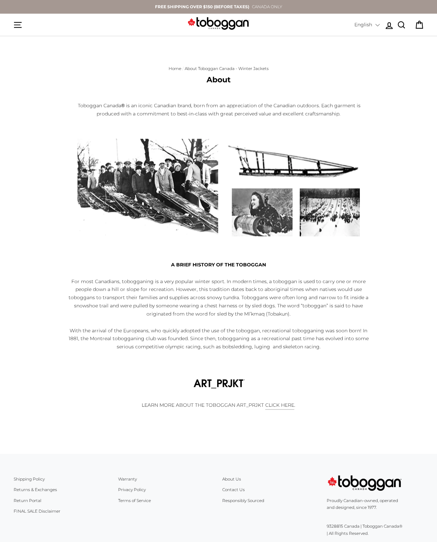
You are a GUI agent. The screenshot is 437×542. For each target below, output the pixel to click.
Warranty (127, 479)
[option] (218, 6)
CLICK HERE (279, 405)
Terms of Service (134, 500)
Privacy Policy (132, 489)
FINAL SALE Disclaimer (37, 511)
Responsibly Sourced (243, 500)
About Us (231, 479)
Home (175, 68)
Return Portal (27, 500)
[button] (367, 25)
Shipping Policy (29, 479)
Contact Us (233, 489)
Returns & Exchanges (35, 489)
